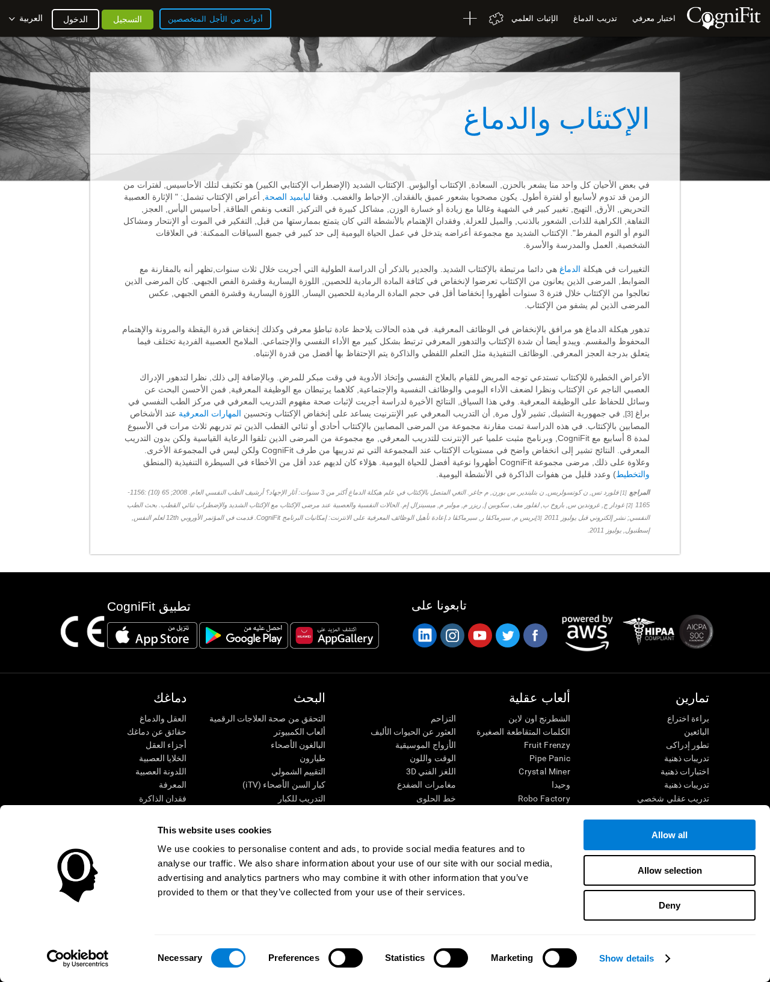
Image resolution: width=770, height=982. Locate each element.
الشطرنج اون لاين (539, 718)
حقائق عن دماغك (156, 731)
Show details (626, 958)
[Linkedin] (424, 635)
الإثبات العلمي (534, 18)
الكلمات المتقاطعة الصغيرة (523, 731)
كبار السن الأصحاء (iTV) (283, 784)
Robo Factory (544, 798)
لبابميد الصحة (287, 197)
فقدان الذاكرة (162, 798)
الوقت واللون (432, 758)
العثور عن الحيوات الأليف (413, 731)
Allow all (669, 835)
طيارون (312, 758)
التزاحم (443, 718)
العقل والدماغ (163, 718)
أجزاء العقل (166, 745)
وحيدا (561, 784)
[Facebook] (534, 635)
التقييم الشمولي (298, 771)
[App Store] (152, 635)
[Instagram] (451, 635)
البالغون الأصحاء (298, 745)
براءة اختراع (688, 718)
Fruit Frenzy (547, 745)
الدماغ (571, 269)
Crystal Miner (544, 771)
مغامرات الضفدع (426, 784)
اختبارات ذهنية (685, 771)
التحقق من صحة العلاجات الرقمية (267, 718)
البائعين (696, 731)
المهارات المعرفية (210, 413)
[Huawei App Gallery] (334, 635)
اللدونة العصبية (160, 771)
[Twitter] (507, 635)
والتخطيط (633, 474)
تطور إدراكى (687, 745)
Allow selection (670, 870)
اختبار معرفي (654, 18)
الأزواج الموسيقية (425, 745)
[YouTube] (479, 635)
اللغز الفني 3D (430, 771)
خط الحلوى (435, 798)
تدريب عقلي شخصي (673, 798)
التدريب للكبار (301, 798)
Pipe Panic (549, 758)
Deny (669, 905)
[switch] (345, 958)
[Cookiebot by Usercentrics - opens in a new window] (78, 959)
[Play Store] (243, 635)
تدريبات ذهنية (686, 758)
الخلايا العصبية (162, 758)
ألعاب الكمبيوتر (299, 731)
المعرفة (172, 784)
